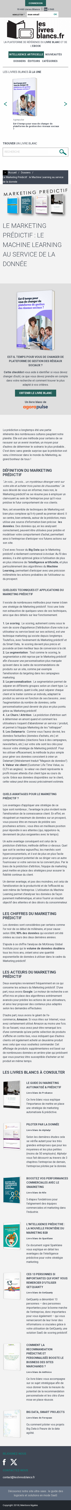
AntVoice (47, 1372)
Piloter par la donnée (42, 1124)
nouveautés (53, 54)
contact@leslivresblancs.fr (19, 1477)
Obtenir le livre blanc (35, 393)
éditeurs (34, 61)
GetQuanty (47, 1292)
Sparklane (47, 1238)
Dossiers (19, 61)
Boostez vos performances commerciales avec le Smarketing (47, 1183)
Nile (44, 1192)
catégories (50, 61)
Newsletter (18, 14)
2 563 (51, 9)
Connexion (36, 3)
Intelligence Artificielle (26, 54)
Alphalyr (46, 1130)
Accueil (12, 172)
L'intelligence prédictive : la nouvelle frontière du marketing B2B (45, 1228)
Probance (47, 1093)
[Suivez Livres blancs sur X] (13, 1462)
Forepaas (47, 1417)
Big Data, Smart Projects (45, 1412)
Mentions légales (29, 1505)
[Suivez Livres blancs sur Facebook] (6, 1462)
